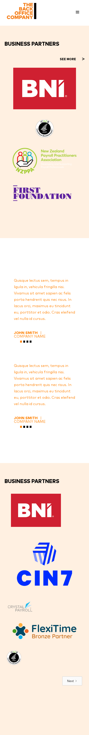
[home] (20, 11)
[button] (77, 12)
